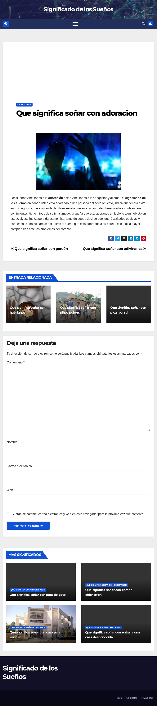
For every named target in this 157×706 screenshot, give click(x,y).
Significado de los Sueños (78, 9)
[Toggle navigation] (75, 24)
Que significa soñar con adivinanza (113, 249)
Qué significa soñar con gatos (28, 590)
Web (10, 490)
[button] (143, 23)
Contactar (131, 697)
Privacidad (147, 697)
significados (24, 105)
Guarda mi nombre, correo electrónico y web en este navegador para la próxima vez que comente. (77, 514)
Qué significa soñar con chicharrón (106, 585)
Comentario (16, 362)
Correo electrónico (20, 466)
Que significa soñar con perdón (41, 249)
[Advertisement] (78, 69)
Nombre (13, 442)
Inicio (120, 697)
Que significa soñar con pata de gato (37, 595)
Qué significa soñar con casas (28, 627)
